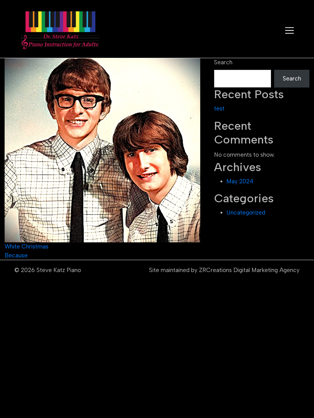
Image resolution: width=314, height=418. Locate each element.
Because (16, 255)
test (219, 108)
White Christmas (26, 246)
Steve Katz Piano (58, 270)
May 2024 (240, 181)
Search (223, 62)
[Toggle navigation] (289, 30)
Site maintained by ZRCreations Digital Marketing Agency (224, 270)
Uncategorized (245, 212)
